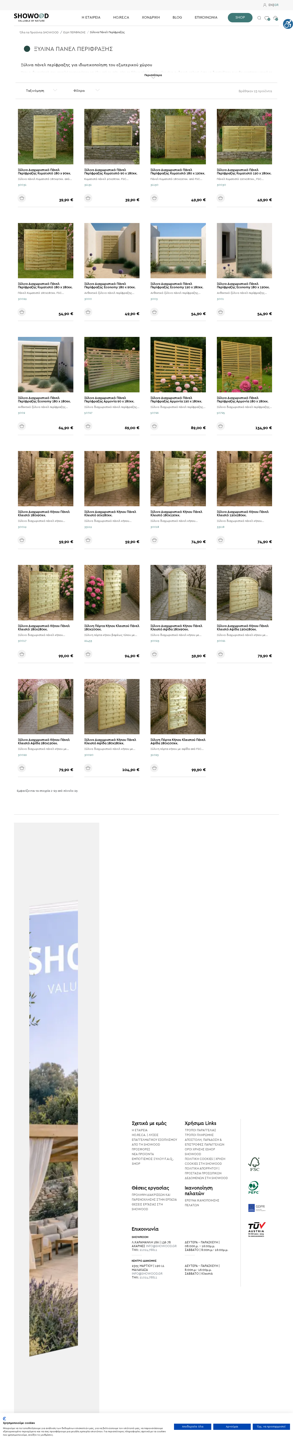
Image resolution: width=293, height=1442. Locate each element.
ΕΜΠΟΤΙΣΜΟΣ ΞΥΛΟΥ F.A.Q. (153, 1159)
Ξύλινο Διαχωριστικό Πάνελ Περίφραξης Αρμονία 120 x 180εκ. (176, 399)
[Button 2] (259, 17)
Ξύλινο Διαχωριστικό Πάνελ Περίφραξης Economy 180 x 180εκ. (44, 399)
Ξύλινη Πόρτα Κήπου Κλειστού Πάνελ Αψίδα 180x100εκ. (177, 741)
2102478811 (148, 1250)
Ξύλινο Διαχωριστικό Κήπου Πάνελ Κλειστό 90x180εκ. (110, 513)
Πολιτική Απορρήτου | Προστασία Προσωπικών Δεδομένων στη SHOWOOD (206, 1173)
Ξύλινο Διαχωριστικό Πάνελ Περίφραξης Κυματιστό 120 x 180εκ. (244, 171)
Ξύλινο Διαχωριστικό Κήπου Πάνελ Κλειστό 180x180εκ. (44, 627)
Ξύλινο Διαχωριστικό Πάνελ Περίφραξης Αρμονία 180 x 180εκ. (242, 399)
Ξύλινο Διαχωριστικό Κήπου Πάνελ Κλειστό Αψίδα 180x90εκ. (176, 627)
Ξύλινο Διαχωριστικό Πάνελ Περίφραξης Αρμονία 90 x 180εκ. (109, 399)
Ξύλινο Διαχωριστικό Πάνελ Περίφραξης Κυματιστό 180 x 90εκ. (44, 171)
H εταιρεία (139, 1130)
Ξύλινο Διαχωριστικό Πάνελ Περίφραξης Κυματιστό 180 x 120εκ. (177, 171)
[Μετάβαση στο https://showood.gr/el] (38, 17)
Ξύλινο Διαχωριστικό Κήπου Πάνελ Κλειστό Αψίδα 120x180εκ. (243, 627)
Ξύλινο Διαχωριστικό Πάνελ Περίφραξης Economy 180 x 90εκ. (110, 285)
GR (276, 5)
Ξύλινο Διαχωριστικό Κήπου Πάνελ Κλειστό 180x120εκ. (176, 513)
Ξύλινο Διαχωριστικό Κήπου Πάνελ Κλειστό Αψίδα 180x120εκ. (44, 741)
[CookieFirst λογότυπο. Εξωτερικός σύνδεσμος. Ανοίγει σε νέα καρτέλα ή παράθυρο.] (4, 1418)
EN (270, 5)
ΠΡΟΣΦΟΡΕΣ (141, 1149)
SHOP (136, 1163)
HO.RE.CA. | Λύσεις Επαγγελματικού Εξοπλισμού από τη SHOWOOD (154, 1140)
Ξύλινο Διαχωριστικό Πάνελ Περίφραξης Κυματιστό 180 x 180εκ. (45, 285)
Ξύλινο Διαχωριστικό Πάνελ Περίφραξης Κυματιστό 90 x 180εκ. (110, 171)
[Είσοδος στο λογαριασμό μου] (264, 5)
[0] (267, 15)
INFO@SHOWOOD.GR (161, 1246)
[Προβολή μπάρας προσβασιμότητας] (288, 24)
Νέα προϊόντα (143, 1154)
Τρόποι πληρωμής (199, 1135)
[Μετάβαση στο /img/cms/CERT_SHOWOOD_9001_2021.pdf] (257, 1235)
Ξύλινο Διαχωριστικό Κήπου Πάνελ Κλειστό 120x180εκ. (243, 513)
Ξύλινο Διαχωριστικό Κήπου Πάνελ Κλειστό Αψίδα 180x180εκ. (110, 741)
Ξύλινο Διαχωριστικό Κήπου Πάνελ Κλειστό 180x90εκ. (44, 513)
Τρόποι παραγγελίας (200, 1130)
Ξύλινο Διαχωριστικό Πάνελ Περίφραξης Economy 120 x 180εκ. (176, 285)
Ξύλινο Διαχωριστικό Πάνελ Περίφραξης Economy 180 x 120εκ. (243, 285)
